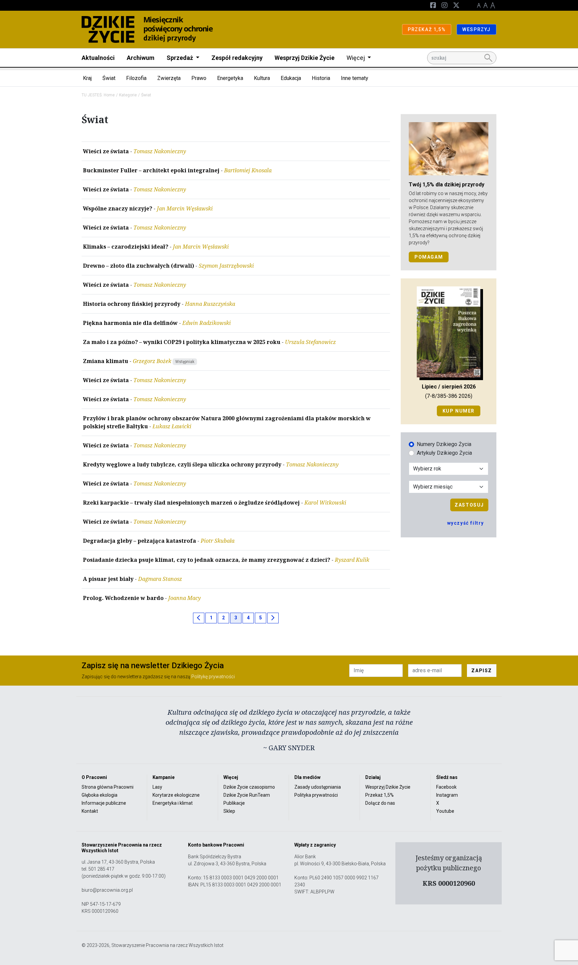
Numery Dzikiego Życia (444, 444)
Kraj (87, 78)
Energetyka (230, 78)
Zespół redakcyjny (237, 57)
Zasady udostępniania (317, 787)
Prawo (198, 78)
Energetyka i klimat (173, 803)
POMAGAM (428, 257)
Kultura (262, 78)
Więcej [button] (356, 57)
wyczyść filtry (465, 523)
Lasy (157, 787)
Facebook (446, 787)
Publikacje (234, 803)
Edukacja (291, 78)
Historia (321, 78)
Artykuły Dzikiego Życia (444, 453)
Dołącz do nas (380, 803)
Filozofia (136, 78)
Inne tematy (354, 78)
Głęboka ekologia (99, 795)
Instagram (447, 795)
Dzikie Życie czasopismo (249, 787)
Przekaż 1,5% (379, 795)
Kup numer (459, 411)
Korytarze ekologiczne (176, 795)
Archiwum (141, 57)
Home (109, 95)
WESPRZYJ (476, 29)
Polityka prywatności (316, 795)
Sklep (229, 811)
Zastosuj (469, 505)
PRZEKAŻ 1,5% (427, 29)
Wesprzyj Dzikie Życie (304, 57)
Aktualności (98, 57)
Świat (108, 78)
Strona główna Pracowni (107, 787)
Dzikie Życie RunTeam (246, 795)
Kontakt (90, 811)
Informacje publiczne (104, 803)
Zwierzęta (169, 78)
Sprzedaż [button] (180, 57)
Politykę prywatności (213, 676)
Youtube (445, 811)
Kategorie (128, 95)
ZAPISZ (481, 670)
